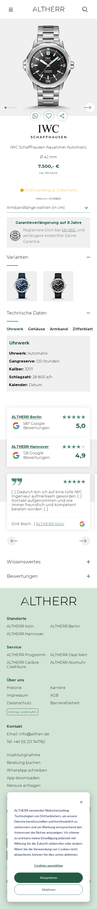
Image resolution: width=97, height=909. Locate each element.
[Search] (85, 9)
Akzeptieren (48, 878)
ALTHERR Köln (50, 524)
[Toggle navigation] (12, 9)
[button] (75, 9)
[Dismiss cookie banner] (81, 802)
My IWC (69, 230)
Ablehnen (48, 889)
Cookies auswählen (48, 865)
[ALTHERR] (48, 9)
